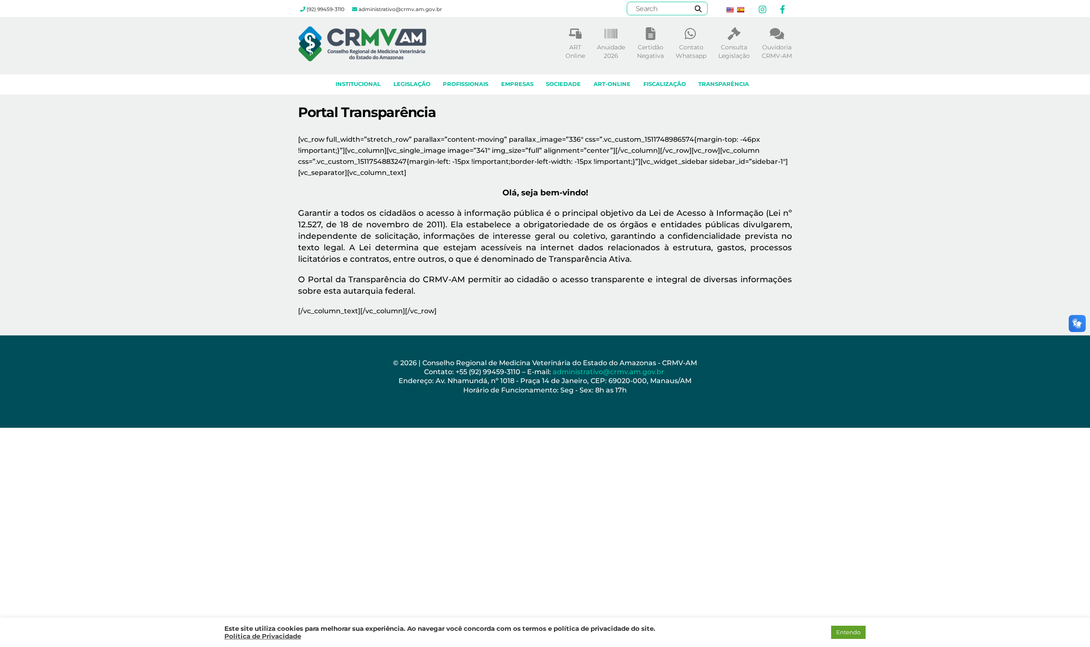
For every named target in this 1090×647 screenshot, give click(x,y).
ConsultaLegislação (734, 51)
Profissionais (465, 84)
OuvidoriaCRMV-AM (777, 51)
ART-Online (612, 84)
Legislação (411, 84)
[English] (730, 9)
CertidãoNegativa (650, 51)
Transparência (723, 84)
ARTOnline (575, 51)
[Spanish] (740, 9)
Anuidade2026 (611, 51)
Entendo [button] (848, 632)
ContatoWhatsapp (691, 51)
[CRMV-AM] (362, 57)
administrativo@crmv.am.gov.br (609, 372)
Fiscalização (664, 84)
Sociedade (563, 84)
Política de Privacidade (262, 636)
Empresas (517, 84)
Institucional (358, 84)
